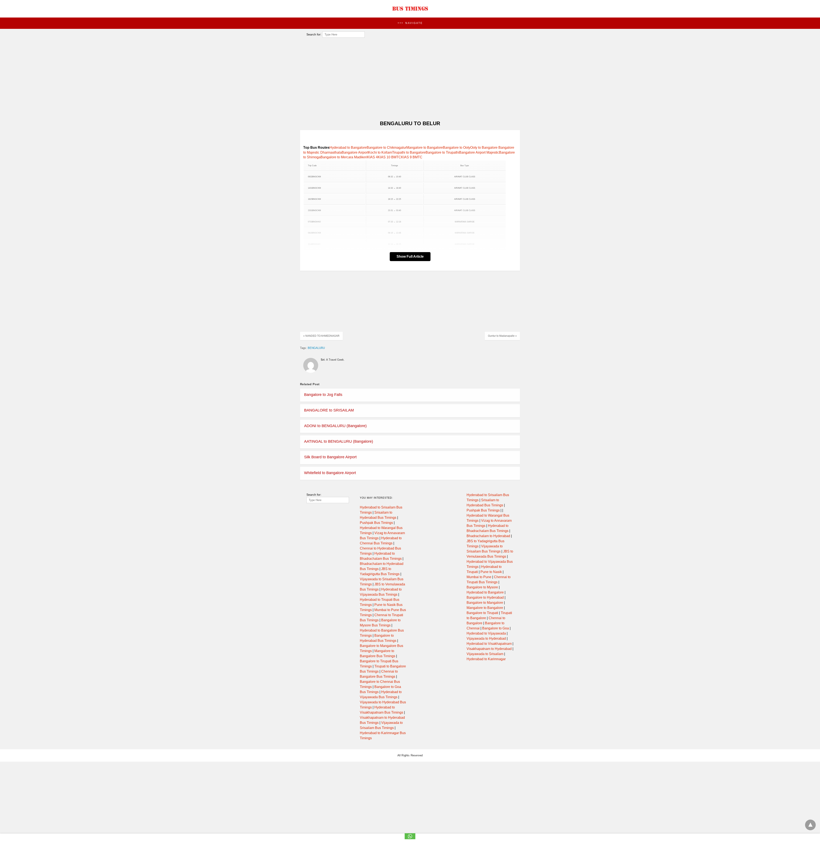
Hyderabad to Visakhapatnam (489, 643)
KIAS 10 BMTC (389, 157)
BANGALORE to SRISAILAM (329, 410)
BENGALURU (316, 348)
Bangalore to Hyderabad (485, 597)
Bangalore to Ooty (456, 147)
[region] (408, 82)
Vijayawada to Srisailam (485, 654)
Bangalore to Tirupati (482, 613)
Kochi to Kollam (380, 152)
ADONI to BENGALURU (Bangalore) (335, 426)
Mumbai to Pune (479, 577)
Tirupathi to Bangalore (409, 152)
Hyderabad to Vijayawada (486, 633)
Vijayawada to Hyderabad (486, 638)
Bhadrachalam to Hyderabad (488, 536)
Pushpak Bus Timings (376, 523)
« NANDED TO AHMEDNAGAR (321, 335)
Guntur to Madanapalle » (502, 335)
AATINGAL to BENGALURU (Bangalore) (338, 441)
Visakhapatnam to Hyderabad (489, 649)
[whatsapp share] (410, 838)
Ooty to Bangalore (484, 147)
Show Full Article (410, 256)
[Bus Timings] (410, 12)
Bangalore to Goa (495, 628)
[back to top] (810, 825)
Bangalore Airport (355, 152)
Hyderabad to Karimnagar (486, 659)
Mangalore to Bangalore (424, 147)
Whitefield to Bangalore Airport (330, 473)
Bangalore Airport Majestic (479, 152)
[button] (410, 23)
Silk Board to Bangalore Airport (330, 457)
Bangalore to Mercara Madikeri (344, 157)
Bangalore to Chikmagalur (386, 147)
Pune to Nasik (491, 572)
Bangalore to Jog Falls (323, 394)
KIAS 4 (372, 157)
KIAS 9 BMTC (411, 157)
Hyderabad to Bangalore (348, 147)
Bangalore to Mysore (482, 587)
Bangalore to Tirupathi (442, 152)
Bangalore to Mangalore (485, 602)
